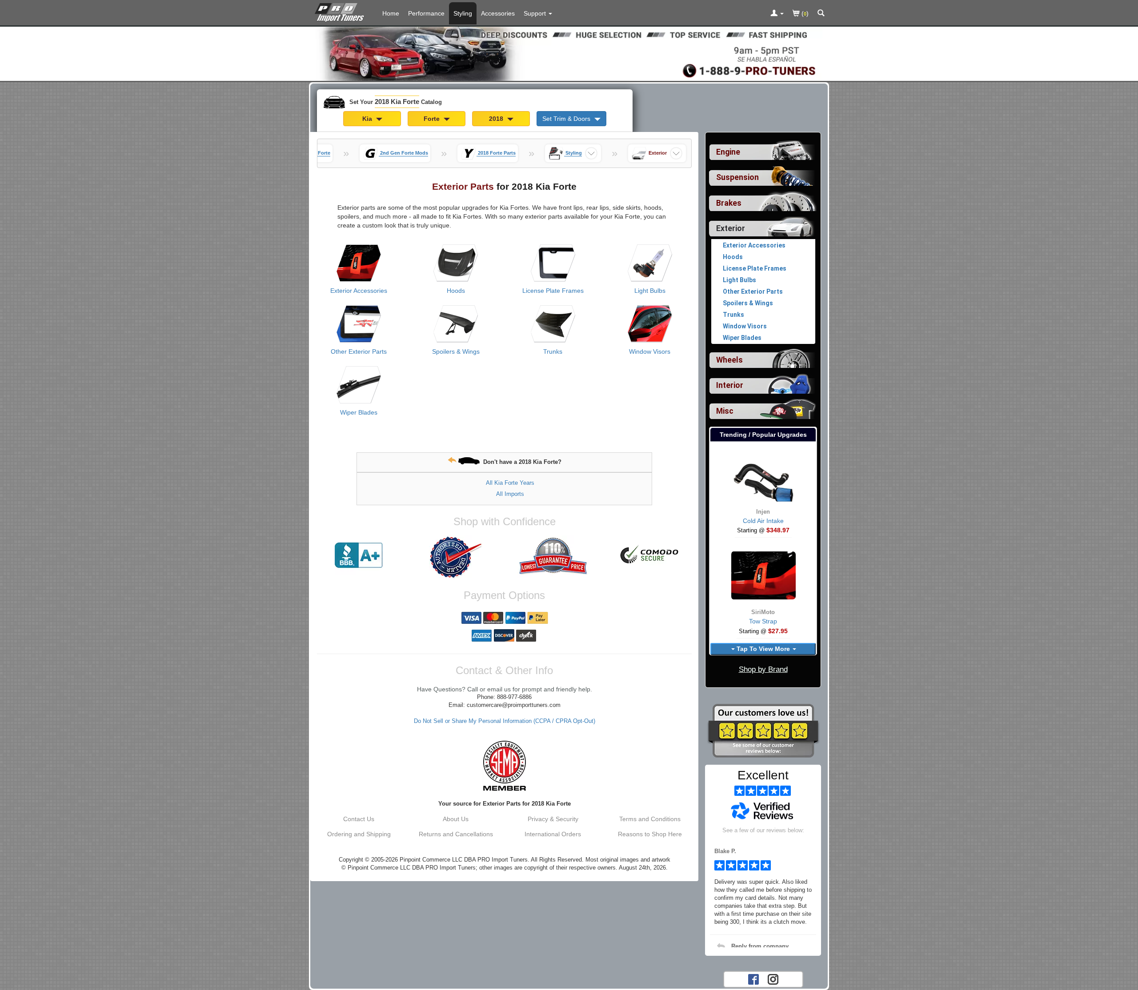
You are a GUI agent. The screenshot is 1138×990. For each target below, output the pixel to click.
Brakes (728, 203)
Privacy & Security (553, 818)
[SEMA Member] (504, 765)
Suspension (737, 177)
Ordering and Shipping (359, 834)
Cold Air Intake (763, 520)
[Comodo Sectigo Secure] (650, 555)
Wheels (729, 359)
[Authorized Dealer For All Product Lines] (455, 557)
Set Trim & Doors (567, 118)
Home (390, 13)
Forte (432, 118)
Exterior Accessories (358, 290)
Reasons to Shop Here (650, 834)
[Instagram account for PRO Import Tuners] (773, 978)
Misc (724, 411)
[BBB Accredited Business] (359, 555)
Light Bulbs (649, 290)
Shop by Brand (763, 669)
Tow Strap (763, 621)
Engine (728, 152)
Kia (368, 118)
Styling (462, 13)
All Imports (510, 494)
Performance (426, 13)
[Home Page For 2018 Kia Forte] (341, 11)
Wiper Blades (358, 412)
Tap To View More (763, 648)
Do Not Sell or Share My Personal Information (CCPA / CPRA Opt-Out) (504, 721)
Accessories (498, 13)
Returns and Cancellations (456, 834)
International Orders (553, 834)
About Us (456, 818)
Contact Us (358, 818)
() (804, 13)
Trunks (552, 351)
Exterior (730, 228)
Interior (729, 385)
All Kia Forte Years (510, 482)
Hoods (456, 290)
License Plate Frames (553, 290)
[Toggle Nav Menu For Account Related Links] (777, 13)
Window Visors (649, 351)
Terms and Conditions (650, 818)
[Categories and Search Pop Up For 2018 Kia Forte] (821, 13)
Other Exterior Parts (359, 351)
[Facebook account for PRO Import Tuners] (753, 978)
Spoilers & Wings (456, 351)
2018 (497, 118)
